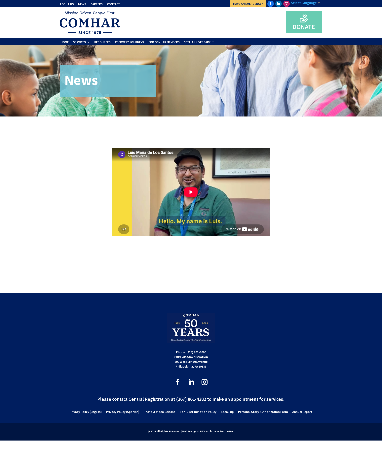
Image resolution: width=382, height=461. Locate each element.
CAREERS (97, 4)
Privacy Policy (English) (86, 412)
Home (65, 42)
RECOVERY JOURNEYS (129, 42)
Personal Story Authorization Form (263, 412)
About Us (67, 4)
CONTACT (113, 4)
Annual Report (302, 412)
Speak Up (227, 412)
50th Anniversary (197, 42)
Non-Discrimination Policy (197, 412)
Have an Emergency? (248, 4)
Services (79, 42)
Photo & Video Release (159, 412)
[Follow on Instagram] (286, 4)
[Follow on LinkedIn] (278, 4)
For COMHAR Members (164, 42)
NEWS (82, 4)
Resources (102, 42)
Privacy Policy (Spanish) (122, 412)
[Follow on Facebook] (270, 4)
